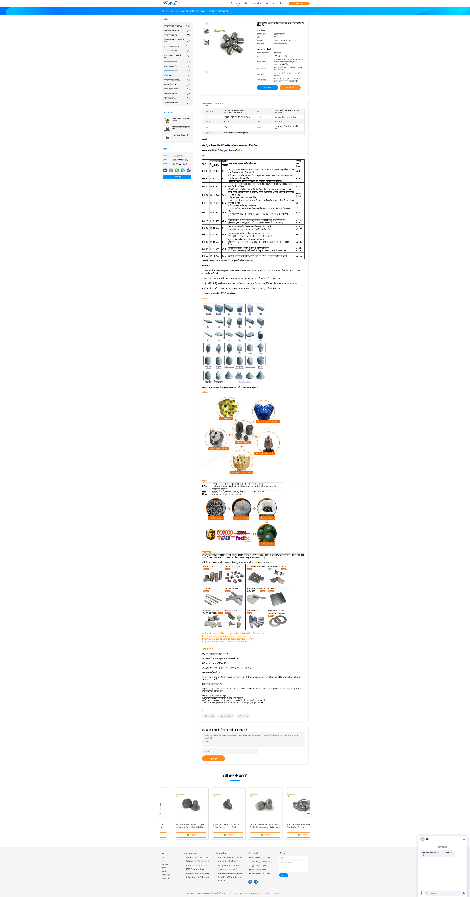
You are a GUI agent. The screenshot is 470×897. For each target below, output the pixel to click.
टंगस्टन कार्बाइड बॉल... (177, 93)
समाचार (164, 868)
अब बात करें (299, 3)
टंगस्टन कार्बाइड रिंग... (177, 66)
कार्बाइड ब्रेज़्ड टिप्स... (177, 84)
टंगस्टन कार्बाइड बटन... (177, 71)
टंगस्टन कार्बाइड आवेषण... (177, 80)
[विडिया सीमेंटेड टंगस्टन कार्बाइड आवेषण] (167, 121)
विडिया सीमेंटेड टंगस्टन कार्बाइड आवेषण (181, 119)
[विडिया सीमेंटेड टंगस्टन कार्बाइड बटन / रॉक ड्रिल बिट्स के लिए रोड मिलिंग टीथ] (233, 42)
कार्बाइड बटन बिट (209, 716)
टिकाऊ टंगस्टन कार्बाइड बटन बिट (181, 128)
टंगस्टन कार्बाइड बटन (190, 853)
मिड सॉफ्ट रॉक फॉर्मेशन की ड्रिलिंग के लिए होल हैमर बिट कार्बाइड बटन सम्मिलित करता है (253, 827)
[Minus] (463, 839)
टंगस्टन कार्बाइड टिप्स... (177, 62)
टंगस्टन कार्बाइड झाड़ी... (177, 103)
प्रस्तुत (214, 758)
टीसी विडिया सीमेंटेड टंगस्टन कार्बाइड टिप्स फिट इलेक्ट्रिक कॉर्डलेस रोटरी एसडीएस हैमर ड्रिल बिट (230, 877)
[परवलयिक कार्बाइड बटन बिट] (167, 137)
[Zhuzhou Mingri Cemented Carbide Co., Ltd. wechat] (177, 170)
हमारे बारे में (165, 864)
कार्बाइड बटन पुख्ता (243, 716)
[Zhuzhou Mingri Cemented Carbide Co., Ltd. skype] (183, 170)
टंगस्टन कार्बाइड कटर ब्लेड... (177, 46)
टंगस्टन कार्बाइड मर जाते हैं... (177, 26)
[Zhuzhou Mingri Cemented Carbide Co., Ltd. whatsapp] (171, 170)
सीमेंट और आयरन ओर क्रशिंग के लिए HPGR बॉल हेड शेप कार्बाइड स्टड (196, 867)
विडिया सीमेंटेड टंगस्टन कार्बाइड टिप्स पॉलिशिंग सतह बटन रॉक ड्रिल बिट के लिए (198, 859)
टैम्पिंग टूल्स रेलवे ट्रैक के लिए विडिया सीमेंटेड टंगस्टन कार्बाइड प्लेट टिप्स (229, 867)
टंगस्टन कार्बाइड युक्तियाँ (225, 716)
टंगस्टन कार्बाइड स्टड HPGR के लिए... (177, 41)
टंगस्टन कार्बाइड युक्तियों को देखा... (177, 56)
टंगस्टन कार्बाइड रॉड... (177, 51)
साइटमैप (164, 871)
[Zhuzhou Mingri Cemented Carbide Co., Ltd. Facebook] (250, 882)
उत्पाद (163, 861)
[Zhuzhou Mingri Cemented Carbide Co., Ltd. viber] (189, 170)
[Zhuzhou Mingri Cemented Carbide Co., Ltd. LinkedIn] (256, 882)
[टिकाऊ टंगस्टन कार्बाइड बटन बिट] (167, 129)
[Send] (464, 893)
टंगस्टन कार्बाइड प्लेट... (177, 35)
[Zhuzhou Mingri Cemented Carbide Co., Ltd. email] (165, 170)
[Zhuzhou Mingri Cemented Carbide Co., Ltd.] (171, 4)
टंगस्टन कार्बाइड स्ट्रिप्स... (177, 30)
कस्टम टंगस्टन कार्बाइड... (177, 89)
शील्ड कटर (177, 75)
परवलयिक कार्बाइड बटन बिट (180, 135)
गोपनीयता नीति (166, 878)
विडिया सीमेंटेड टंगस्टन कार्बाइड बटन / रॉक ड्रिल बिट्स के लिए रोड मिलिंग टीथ (197, 875)
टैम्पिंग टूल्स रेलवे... (177, 98)
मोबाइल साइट (166, 875)
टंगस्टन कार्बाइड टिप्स (222, 853)
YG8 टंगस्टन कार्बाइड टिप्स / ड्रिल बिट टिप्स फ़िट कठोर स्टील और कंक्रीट (230, 859)
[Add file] (421, 893)
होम (163, 858)
